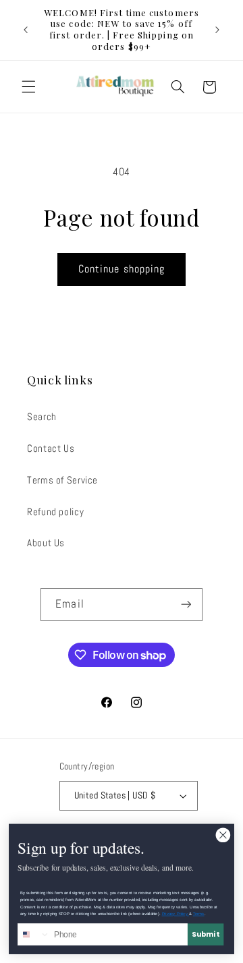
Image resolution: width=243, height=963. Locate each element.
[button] (28, 87)
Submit (205, 934)
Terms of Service (62, 480)
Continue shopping (121, 269)
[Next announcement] (217, 30)
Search (42, 417)
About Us (46, 543)
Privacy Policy (175, 914)
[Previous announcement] (25, 30)
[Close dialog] (223, 835)
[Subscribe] (185, 604)
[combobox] (34, 934)
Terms (199, 914)
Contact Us (50, 448)
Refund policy (55, 512)
